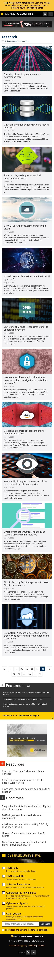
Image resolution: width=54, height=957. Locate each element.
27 (27, 669)
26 (22, 669)
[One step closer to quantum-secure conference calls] (27, 58)
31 (14, 674)
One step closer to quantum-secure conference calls (22, 75)
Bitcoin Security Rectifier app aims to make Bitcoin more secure (26, 584)
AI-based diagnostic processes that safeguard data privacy (22, 177)
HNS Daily (12, 868)
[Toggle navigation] (50, 14)
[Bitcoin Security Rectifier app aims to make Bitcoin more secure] (27, 566)
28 (32, 669)
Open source (13, 913)
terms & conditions (39, 930)
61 (40, 674)
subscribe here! (35, 8)
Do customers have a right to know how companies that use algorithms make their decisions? (26, 380)
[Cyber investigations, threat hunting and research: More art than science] (27, 515)
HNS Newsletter (15, 876)
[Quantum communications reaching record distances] (27, 108)
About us (32, 946)
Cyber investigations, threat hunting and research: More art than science (24, 533)
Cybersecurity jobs (17, 903)
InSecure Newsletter (18, 884)
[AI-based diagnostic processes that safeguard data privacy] (27, 159)
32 (19, 674)
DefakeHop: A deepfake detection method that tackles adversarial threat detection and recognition (26, 636)
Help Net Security (38, 941)
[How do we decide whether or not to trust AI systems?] (27, 260)
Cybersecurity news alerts (21, 892)
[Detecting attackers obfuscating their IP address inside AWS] (27, 414)
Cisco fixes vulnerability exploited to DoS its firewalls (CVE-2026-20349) (24, 843)
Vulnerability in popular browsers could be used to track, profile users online (25, 483)
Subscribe (45, 924)
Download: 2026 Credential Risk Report (21, 715)
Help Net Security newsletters (19, 3)
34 (30, 674)
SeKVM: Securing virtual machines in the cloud (25, 227)
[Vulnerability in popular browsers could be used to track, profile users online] (27, 465)
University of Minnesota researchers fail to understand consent (26, 328)
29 (37, 669)
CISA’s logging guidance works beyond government (22, 699)
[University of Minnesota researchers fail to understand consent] (27, 310)
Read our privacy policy (18, 946)
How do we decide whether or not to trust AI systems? (27, 278)
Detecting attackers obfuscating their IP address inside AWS (24, 432)
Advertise (41, 946)
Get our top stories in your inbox (17, 41)
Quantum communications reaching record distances (26, 126)
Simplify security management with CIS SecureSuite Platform (22, 781)
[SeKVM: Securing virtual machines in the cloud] (27, 209)
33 (24, 674)
